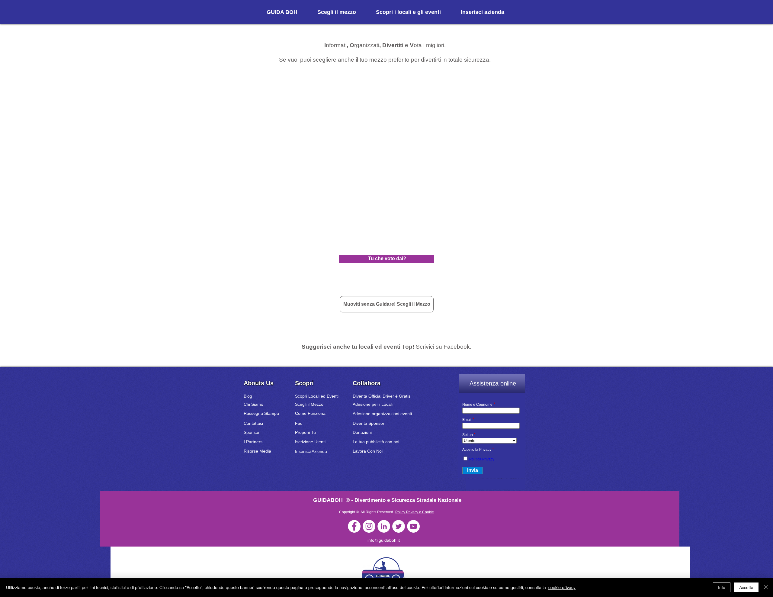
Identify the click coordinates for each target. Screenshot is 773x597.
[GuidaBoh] (354, 526)
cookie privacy (562, 587)
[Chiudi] (765, 587)
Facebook (457, 347)
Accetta (746, 587)
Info (721, 587)
